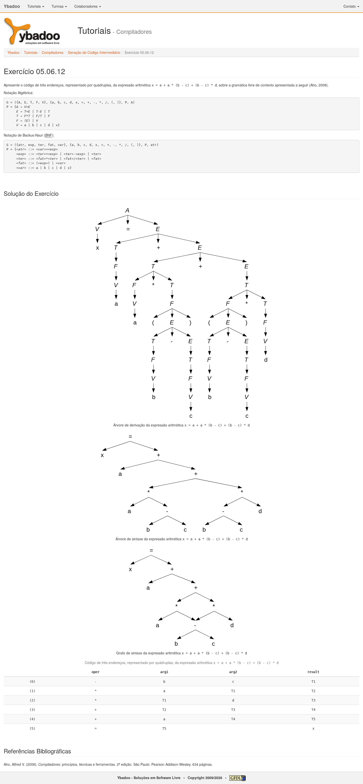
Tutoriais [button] (34, 6)
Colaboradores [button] (86, 6)
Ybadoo (12, 6)
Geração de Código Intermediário (94, 52)
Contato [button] (350, 6)
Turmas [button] (58, 6)
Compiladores (52, 52)
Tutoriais (30, 52)
